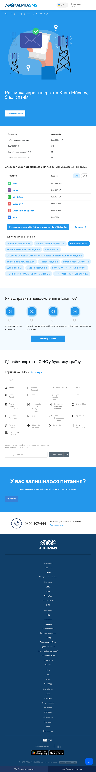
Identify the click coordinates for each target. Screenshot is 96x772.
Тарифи (20, 14)
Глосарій (48, 707)
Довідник (48, 698)
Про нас (48, 568)
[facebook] (54, 746)
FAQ (48, 726)
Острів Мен (81, 404)
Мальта (35, 406)
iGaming (48, 638)
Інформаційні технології (48, 651)
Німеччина (58, 406)
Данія (11, 395)
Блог (48, 694)
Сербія (56, 416)
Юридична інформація (48, 577)
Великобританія (60, 388)
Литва (11, 406)
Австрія (12, 388)
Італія (54, 399)
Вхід (73, 6)
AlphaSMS (9, 14)
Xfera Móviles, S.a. (79, 243)
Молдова (36, 409)
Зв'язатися (11, 499)
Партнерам (48, 731)
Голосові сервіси (48, 600)
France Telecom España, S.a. (50, 243)
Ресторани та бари (48, 642)
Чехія (78, 425)
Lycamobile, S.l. (14, 267)
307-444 (35, 523)
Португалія (13, 418)
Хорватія (57, 425)
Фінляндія (36, 425)
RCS (48, 605)
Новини (48, 572)
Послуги (48, 582)
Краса (48, 665)
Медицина (48, 624)
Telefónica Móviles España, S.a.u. (23, 249)
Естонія (34, 395)
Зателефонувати (26, 769)
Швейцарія (14, 432)
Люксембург (14, 409)
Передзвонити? (57, 525)
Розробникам (48, 703)
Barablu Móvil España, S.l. (76, 261)
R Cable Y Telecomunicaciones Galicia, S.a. (28, 273)
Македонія (36, 404)
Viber (48, 591)
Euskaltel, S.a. (52, 249)
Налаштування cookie (68, 762)
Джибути (12, 397)
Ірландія (55, 395)
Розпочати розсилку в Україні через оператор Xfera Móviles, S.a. (37, 227)
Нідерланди (58, 404)
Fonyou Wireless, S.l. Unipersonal (69, 267)
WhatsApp (48, 596)
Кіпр (77, 395)
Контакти (79, 227)
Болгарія (34, 390)
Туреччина (79, 416)
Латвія (11, 404)
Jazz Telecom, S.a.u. (37, 267)
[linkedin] (59, 746)
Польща (12, 416)
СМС (48, 587)
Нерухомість (48, 660)
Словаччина (59, 418)
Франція (35, 427)
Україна (12, 427)
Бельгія (34, 388)
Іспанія (29, 14)
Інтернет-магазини (48, 633)
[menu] (91, 5)
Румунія (34, 416)
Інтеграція (48, 712)
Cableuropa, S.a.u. (49, 261)
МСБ (48, 615)
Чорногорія (80, 427)
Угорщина (13, 425)
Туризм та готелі (48, 647)
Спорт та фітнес (48, 656)
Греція (77, 388)
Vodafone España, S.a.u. (19, 243)
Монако (35, 411)
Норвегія (57, 409)
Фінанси (48, 619)
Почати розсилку (48, 339)
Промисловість (48, 629)
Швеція (13, 434)
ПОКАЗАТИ (56, 454)
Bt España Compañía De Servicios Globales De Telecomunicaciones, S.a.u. (44, 255)
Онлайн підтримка (74, 769)
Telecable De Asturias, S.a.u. (21, 261)
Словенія (57, 420)
